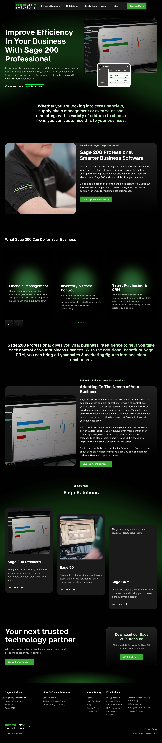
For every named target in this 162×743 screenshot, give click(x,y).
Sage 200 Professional (16, 698)
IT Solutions (72, 6)
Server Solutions (114, 704)
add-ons (133, 451)
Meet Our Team (93, 701)
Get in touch (86, 448)
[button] (78, 322)
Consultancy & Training (54, 704)
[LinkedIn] (29, 726)
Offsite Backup (135, 704)
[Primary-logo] (26, 6)
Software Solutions (50, 6)
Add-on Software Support (55, 701)
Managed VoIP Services (139, 707)
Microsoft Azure (135, 711)
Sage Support (49, 698)
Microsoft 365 (113, 701)
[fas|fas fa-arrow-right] (21, 587)
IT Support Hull (113, 698)
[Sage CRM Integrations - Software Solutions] (133, 549)
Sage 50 (9, 704)
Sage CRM (10, 708)
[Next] (18, 324)
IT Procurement (113, 708)
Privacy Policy (151, 729)
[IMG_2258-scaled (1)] (29, 532)
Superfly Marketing (149, 733)
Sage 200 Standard (14, 701)
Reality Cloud (90, 6)
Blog (116, 6)
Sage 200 (123, 451)
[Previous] (9, 324)
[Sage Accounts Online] (81, 537)
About (104, 6)
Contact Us (91, 711)
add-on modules (115, 177)
